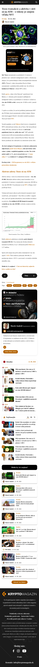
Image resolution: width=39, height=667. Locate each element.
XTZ (8, 255)
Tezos (30, 285)
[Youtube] (24, 651)
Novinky (4, 19)
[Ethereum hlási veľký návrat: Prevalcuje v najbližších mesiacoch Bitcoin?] (9, 399)
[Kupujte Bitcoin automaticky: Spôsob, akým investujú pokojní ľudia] (8, 503)
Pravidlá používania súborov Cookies (19, 619)
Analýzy (18, 486)
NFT (12, 118)
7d (34, 417)
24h (31, 417)
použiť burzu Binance (16, 148)
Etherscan (31, 244)
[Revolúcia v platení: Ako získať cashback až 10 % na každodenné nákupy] (8, 544)
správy (8, 94)
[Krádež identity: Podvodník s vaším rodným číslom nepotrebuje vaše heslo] (9, 381)
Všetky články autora (10, 351)
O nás (19, 657)
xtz (35, 285)
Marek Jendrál (9, 22)
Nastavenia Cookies (27, 616)
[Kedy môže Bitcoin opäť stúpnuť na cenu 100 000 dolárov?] (9, 390)
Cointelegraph (10, 282)
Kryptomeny (17, 285)
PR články (8, 549)
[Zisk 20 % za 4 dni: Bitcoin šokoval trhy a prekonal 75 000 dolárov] (8, 530)
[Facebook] (13, 651)
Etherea (18, 124)
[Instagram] (18, 651)
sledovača (8, 239)
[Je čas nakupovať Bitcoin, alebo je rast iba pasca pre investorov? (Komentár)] (8, 517)
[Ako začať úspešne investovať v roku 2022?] (5, 275)
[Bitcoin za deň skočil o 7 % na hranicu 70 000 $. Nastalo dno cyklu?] (8, 557)
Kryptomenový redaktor (29, 326)
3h (28, 417)
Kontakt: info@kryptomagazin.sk (20, 662)
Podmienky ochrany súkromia (20, 613)
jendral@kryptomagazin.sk (15, 331)
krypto (9, 285)
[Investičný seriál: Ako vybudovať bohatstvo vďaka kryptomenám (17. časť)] (8, 571)
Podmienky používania (12, 616)
